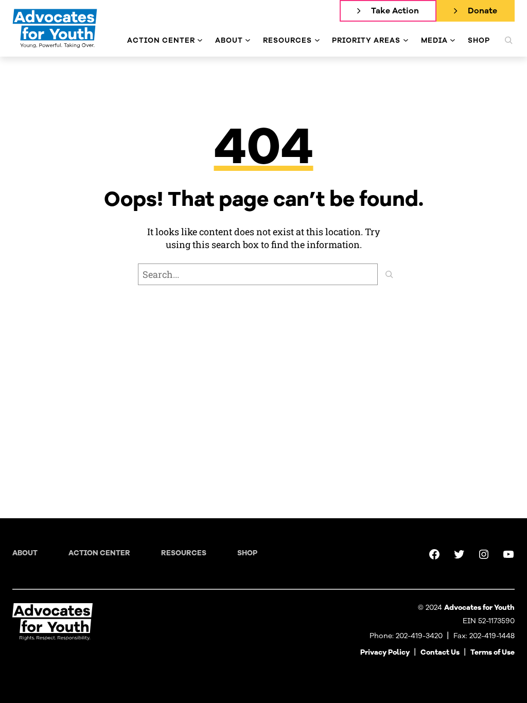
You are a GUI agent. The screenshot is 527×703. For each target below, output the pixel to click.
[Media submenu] (452, 40)
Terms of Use (492, 652)
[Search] (389, 274)
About (25, 553)
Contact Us (440, 652)
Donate (482, 10)
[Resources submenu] (317, 40)
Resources (183, 553)
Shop (247, 553)
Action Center (99, 553)
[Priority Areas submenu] (406, 40)
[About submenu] (248, 40)
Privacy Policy (385, 652)
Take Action (395, 10)
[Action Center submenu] (200, 40)
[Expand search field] (508, 40)
